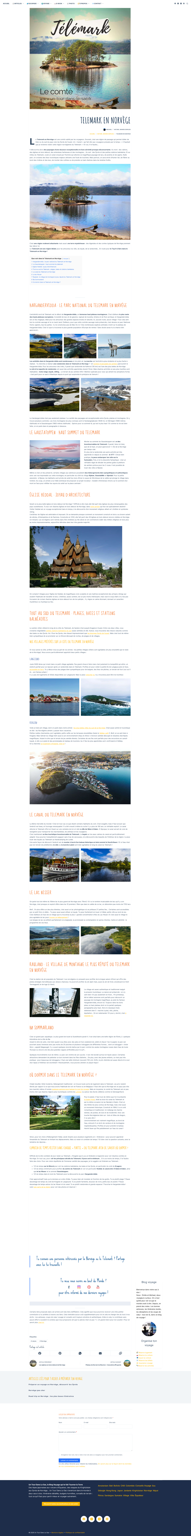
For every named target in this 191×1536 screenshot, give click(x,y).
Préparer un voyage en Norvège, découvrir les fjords (53, 1384)
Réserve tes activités (146, 1366)
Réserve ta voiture (145, 1355)
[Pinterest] (184, 3)
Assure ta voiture (144, 1358)
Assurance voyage (146, 1363)
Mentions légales (57, 1533)
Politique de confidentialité (75, 1533)
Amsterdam (103, 1486)
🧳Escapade (32, 3)
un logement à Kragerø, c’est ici (52, 744)
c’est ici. (41, 1322)
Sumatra (118, 1495)
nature (33, 1341)
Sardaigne (109, 1495)
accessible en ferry (37, 669)
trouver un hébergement (58, 917)
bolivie (117, 1485)
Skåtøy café (104, 733)
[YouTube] (181, 3)
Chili (123, 1485)
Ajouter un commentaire (68, 1432)
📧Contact (96, 3)
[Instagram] (178, 3)
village (126, 1495)
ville (132, 1495)
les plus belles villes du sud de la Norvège (89, 728)
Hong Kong (111, 1490)
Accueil (6, 3)
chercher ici (90, 675)
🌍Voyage (45, 3)
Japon (120, 1490)
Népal (155, 1490)
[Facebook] (175, 3)
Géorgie (101, 1490)
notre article (95, 507)
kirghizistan (137, 1490)
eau (153, 1486)
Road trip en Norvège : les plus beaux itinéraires (51, 1396)
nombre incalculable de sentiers (105, 364)
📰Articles (17, 3)
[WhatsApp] (80, 1353)
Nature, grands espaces (122, 129)
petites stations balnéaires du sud (59, 631)
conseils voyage (143, 1485)
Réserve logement (145, 1353)
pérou (101, 1495)
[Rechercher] (187, 3)
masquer (65, 258)
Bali (111, 1485)
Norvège (43, 1341)
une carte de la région (42, 1187)
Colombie (130, 1485)
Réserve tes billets (145, 1360)
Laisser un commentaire (69, 1460)
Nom (60, 1422)
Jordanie (127, 1490)
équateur (139, 1495)
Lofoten (79, 1092)
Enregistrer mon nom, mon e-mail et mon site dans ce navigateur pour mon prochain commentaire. (92, 1455)
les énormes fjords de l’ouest (98, 633)
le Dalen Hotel (89, 1099)
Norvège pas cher (37, 1390)
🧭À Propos (82, 3)
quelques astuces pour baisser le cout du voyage (70, 1089)
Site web (112, 1422)
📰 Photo (71, 3)
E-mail (86, 1422)
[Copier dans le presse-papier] (120, 1353)
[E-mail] (100, 1353)
